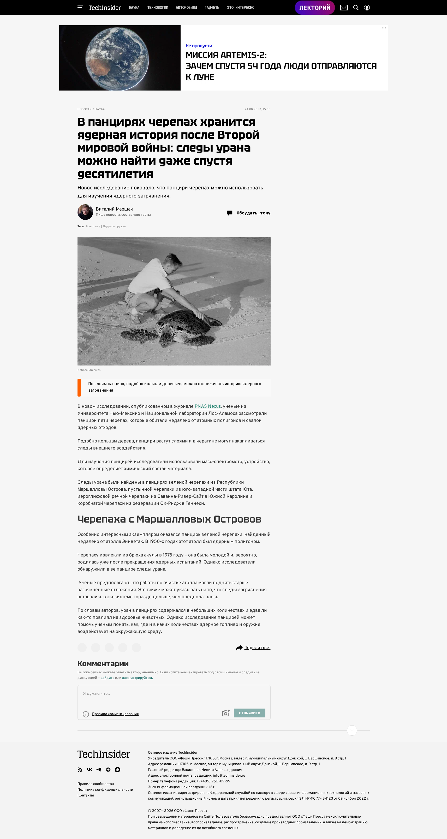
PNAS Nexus (208, 407)
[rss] (80, 769)
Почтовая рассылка (344, 7)
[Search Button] (356, 7)
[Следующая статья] (224, 730)
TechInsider (104, 7)
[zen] (108, 769)
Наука (100, 109)
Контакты (86, 795)
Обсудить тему (254, 212)
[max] (117, 769)
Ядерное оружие (114, 226)
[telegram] (99, 769)
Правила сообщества (96, 784)
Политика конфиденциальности (105, 790)
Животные (93, 226)
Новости (85, 109)
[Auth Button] (367, 7)
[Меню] (80, 7)
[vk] (89, 769)
